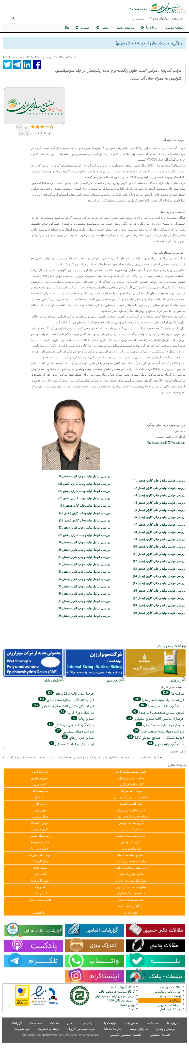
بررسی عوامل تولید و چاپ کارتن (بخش (84, 542)
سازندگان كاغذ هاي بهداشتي (71, 724)
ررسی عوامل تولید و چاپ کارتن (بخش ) (83, 586)
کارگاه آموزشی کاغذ (122, 987)
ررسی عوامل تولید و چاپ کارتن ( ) (159, 480)
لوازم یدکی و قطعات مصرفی (72, 743)
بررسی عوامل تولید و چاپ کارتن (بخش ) (159, 488)
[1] (33, 126)
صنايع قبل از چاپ (78, 737)
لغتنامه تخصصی (159, 1034)
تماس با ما (131, 1022)
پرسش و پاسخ (165, 1028)
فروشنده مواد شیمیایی (75, 731)
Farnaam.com (91, 1035)
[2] (37, 126)
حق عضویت (22, 1028)
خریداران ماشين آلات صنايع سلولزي (156, 718)
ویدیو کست (127, 1004)
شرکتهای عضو (125, 27)
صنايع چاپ (83, 718)
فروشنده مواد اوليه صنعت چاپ (159, 731)
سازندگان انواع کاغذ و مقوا (162, 705)
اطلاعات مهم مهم (170, 987)
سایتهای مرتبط (138, 1028)
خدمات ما (152, 1022)
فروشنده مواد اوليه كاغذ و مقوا (159, 699)
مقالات (54, 1022)
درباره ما (172, 1022)
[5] (51, 126)
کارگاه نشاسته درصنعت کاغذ (116, 991)
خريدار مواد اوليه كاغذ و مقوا (70, 693)
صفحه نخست (174, 27)
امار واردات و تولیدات (168, 991)
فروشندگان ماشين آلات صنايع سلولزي (63, 705)
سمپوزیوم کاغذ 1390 (121, 1000)
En (67, 27)
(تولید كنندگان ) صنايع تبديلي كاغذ (156, 737)
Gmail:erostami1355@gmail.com (166, 442)
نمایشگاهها (169, 1004)
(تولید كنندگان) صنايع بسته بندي (67, 699)
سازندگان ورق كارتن (77, 712)
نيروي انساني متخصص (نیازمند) (158, 712)
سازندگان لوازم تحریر (166, 743)
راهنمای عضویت (48, 1028)
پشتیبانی (86, 1022)
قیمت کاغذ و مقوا (170, 996)
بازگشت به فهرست (171, 645)
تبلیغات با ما (108, 1022)
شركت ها (173, 693)
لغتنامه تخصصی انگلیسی (125, 1034)
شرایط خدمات (112, 1028)
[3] (42, 126)
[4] (47, 126)
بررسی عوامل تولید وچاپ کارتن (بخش (84, 491)
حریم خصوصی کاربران (81, 1028)
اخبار (70, 1022)
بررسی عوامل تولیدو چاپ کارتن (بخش (84, 535)
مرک (130, 1009)
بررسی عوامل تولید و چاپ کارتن (115, 996)
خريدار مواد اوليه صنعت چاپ (161, 724)
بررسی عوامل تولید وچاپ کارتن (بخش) (84, 483)
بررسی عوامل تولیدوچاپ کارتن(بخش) (85, 505)
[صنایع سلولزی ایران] (168, 7)
